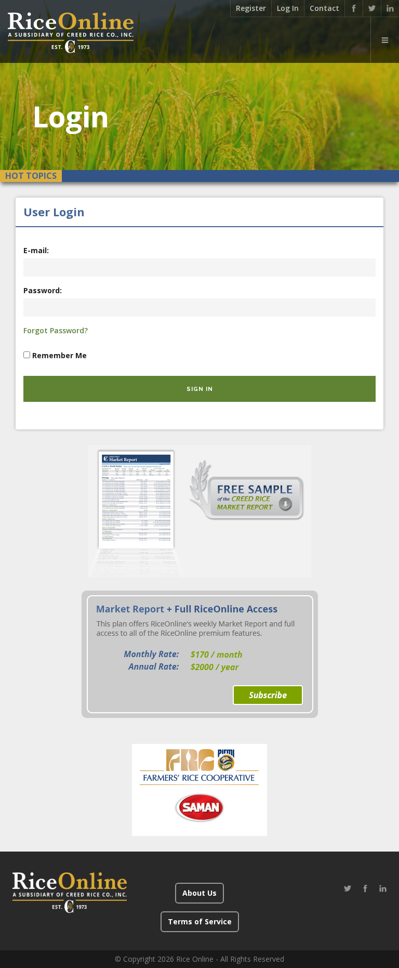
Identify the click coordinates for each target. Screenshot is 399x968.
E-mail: (36, 250)
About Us (199, 893)
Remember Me (59, 355)
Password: (42, 290)
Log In (288, 8)
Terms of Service (200, 921)
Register (251, 8)
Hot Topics (31, 175)
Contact (324, 8)
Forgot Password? (55, 330)
